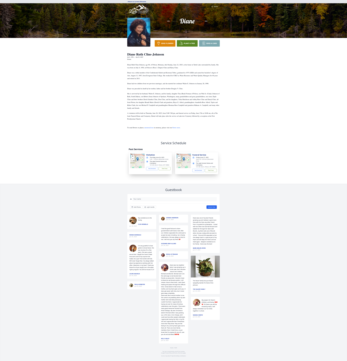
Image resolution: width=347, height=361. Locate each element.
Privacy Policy (168, 353)
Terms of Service (178, 353)
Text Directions (152, 168)
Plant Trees (164, 168)
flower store (176, 127)
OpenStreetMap (175, 356)
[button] (137, 159)
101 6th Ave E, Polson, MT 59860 (159, 165)
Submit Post (211, 207)
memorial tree (149, 127)
